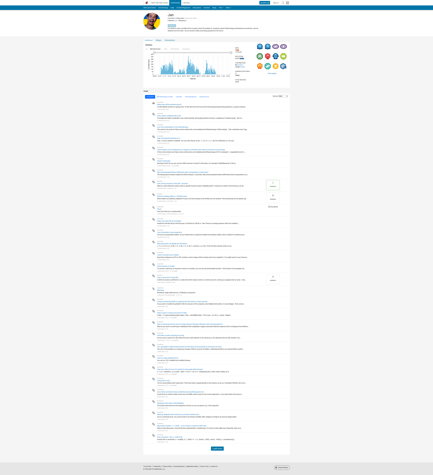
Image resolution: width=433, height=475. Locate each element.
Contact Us (214, 466)
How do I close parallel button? (167, 358)
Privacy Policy (167, 466)
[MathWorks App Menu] (287, 2)
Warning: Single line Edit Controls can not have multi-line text (178, 414)
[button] (283, 2)
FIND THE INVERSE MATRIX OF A (168, 138)
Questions (240, 65)
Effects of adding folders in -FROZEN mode (172, 196)
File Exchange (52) (190, 97)
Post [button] (220, 8)
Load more (217, 448)
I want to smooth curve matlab (167, 255)
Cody (172, 8)
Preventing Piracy (179, 466)
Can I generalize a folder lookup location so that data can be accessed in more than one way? (189, 347)
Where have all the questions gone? (169, 104)
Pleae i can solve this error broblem (169, 221)
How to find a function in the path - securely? (172, 183)
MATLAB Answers (149, 8)
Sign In (276, 3)
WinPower (160, 290)
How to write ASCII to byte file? (167, 277)
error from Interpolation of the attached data (172, 127)
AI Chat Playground (183, 8)
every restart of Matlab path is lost (169, 116)
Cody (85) (179, 97)
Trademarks (157, 466)
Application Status (192, 466)
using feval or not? (163, 380)
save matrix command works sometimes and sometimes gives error (180, 392)
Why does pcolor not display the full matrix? (172, 244)
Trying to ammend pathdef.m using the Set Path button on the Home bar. (182, 301)
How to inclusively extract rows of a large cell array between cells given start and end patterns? (190, 324)
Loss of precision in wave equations (169, 232)
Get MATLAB (264, 3)
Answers (242, 67)
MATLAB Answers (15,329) (165, 97)
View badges (272, 73)
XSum (159, 209)
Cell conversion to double (165, 266)
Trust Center (147, 466)
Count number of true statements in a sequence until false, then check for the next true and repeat (191, 150)
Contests (207, 8)
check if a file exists (163, 161)
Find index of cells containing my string (170, 335)
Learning (186, 3)
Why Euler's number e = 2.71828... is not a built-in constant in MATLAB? (181, 426)
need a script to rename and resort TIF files (172, 313)
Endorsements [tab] (170, 40)
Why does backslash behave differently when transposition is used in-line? (182, 172)
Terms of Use (204, 466)
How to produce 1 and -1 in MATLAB (169, 437)
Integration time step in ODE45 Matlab (170, 403)
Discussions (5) (204, 97)
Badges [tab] (158, 40)
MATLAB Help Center (159, 3)
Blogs (214, 8)
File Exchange (163, 8)
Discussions (197, 8)
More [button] (228, 8)
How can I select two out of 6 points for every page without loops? (180, 369)
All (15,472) (150, 97)
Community (175, 3)
